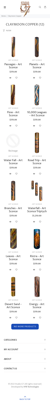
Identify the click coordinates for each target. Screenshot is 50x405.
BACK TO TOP (25, 399)
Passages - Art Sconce (13, 66)
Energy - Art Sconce (36, 306)
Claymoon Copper (15, 16)
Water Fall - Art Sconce (13, 162)
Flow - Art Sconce (13, 114)
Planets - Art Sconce (37, 66)
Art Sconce (13, 60)
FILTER (8, 30)
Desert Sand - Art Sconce (13, 306)
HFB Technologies (31, 387)
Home (3, 16)
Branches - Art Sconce (13, 210)
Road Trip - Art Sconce (37, 162)
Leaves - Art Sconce (13, 258)
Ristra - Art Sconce (37, 258)
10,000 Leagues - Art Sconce (37, 114)
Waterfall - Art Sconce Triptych (37, 210)
